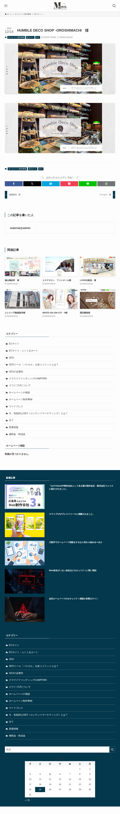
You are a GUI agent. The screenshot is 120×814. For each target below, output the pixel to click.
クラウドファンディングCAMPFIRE (28, 378)
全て (37, 37)
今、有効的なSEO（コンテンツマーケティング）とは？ (38, 413)
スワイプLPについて (20, 385)
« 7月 (27, 800)
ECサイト (30, 37)
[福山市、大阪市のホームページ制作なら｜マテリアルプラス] (60, 6)
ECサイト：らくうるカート (23, 350)
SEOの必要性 (16, 371)
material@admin (20, 228)
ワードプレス (16, 406)
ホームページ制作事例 (16, 37)
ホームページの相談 (19, 392)
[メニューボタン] (6, 6)
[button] (14, 183)
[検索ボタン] (114, 6)
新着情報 (13, 427)
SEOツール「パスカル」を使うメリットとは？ (33, 364)
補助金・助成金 (17, 434)
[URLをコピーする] (106, 183)
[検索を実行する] (112, 749)
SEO (11, 357)
